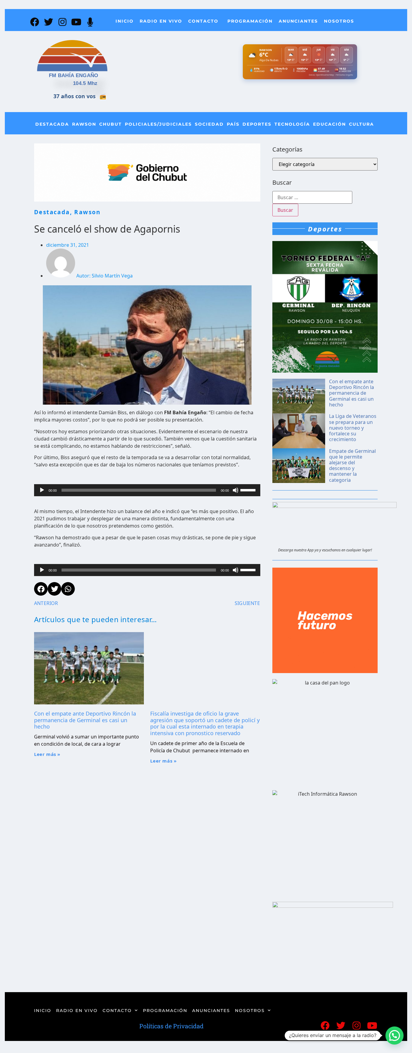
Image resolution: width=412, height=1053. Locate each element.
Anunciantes (298, 21)
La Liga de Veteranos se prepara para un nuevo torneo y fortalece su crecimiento (352, 428)
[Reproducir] (42, 490)
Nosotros (339, 21)
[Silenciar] (236, 490)
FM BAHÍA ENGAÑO (73, 75)
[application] (147, 490)
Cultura (361, 124)
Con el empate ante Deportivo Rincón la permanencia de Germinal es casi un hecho (85, 720)
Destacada (52, 124)
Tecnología (292, 124)
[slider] (248, 489)
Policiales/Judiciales (158, 124)
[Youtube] (76, 22)
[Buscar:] (312, 197)
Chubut (110, 124)
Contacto (203, 21)
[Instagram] (62, 22)
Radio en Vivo (161, 21)
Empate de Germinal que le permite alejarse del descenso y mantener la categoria (352, 465)
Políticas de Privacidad (171, 1026)
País (233, 124)
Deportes (256, 124)
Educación (329, 124)
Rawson (84, 124)
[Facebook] (34, 22)
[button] (394, 1035)
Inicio (125, 21)
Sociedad (209, 124)
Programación (250, 21)
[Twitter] (48, 22)
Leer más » (47, 754)
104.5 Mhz (85, 83)
